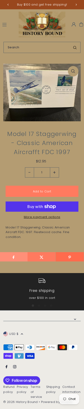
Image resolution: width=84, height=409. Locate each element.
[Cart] (81, 24)
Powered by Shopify (57, 402)
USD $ (13, 334)
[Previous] (8, 4)
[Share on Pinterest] (70, 256)
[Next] (76, 4)
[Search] (74, 47)
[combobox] (42, 47)
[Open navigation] (8, 24)
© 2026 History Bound (20, 402)
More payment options (42, 217)
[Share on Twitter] (42, 256)
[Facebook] (6, 367)
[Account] (74, 24)
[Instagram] (14, 367)
